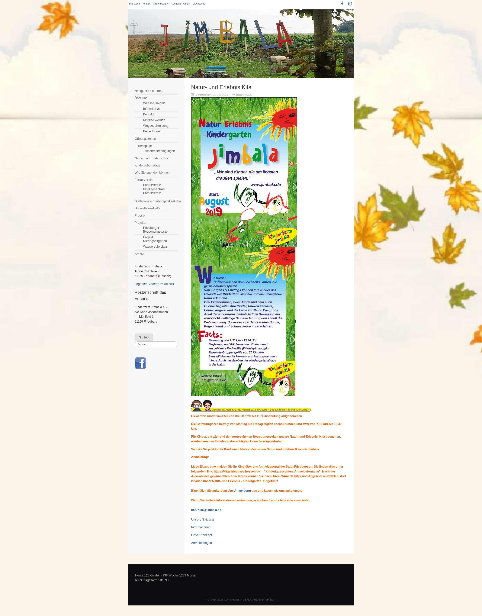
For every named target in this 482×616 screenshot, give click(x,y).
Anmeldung (242, 490)
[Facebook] (342, 4)
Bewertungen (152, 131)
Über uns (141, 98)
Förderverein (144, 180)
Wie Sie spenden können (152, 172)
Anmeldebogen (201, 543)
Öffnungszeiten (145, 138)
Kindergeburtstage (147, 165)
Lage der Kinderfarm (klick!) (154, 284)
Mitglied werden (161, 3)
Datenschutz (199, 3)
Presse (140, 215)
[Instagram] (350, 4)
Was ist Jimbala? (155, 103)
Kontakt (146, 3)
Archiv (139, 254)
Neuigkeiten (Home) (149, 91)
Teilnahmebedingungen (159, 151)
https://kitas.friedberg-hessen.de (237, 471)
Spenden (176, 3)
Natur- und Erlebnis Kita (151, 158)
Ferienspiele (143, 146)
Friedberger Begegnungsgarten (156, 229)
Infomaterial (151, 109)
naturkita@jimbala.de (206, 509)
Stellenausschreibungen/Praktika (156, 201)
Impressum (134, 3)
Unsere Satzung (202, 519)
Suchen (144, 337)
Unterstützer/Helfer (148, 208)
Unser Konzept (201, 535)
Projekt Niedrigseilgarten (155, 239)
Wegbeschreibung (155, 125)
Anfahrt (186, 3)
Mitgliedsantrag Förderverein (154, 191)
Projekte (140, 222)
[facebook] (140, 363)
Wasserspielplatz (155, 246)
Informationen (200, 527)
